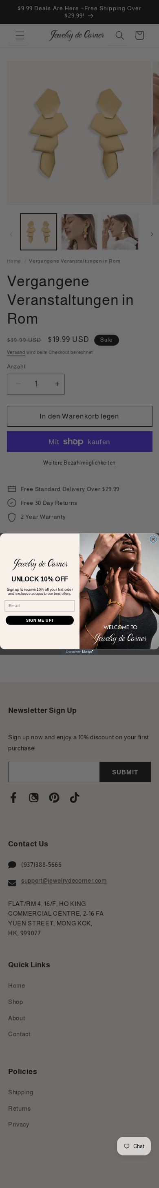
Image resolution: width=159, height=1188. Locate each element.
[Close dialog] (153, 539)
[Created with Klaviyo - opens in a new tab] (79, 651)
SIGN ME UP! (39, 620)
